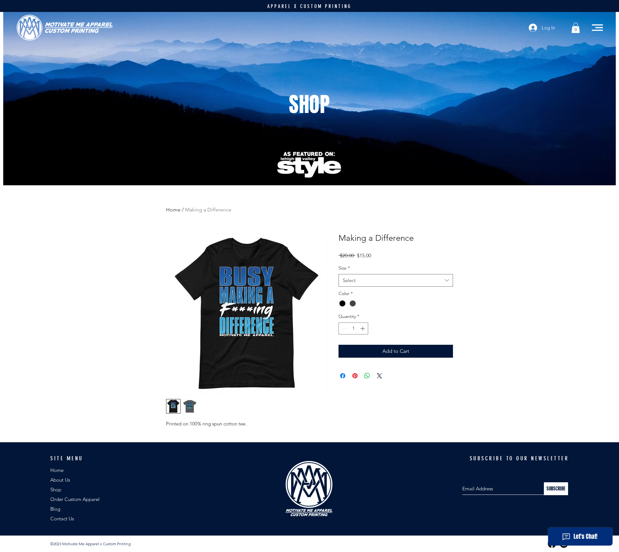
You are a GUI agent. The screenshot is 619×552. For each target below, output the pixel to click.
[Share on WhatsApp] (367, 376)
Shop (55, 489)
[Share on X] (379, 376)
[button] (575, 28)
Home (173, 210)
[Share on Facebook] (343, 376)
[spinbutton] (353, 328)
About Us (60, 480)
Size (344, 268)
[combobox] (396, 280)
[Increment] (363, 328)
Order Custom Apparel (75, 499)
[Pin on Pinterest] (355, 376)
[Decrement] (343, 328)
